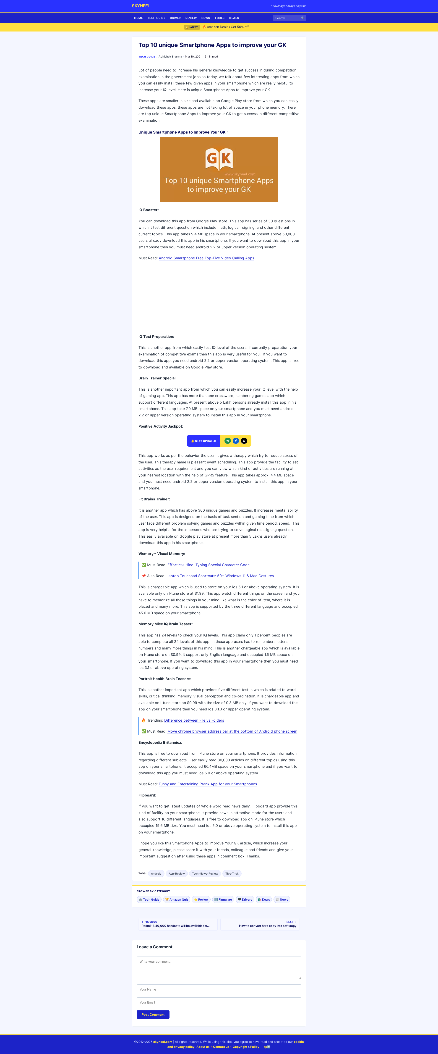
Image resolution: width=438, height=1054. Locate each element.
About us (202, 1047)
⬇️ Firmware (223, 899)
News (205, 18)
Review (191, 18)
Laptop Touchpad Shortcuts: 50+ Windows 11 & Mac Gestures (220, 575)
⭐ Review (201, 899)
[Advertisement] (219, 298)
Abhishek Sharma (170, 56)
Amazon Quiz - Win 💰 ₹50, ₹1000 (228, 27)
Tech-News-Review (205, 873)
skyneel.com (162, 1041)
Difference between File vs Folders (194, 720)
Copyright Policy (246, 1047)
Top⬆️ (266, 1047)
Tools (220, 18)
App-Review (177, 873)
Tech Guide (156, 18)
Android (156, 873)
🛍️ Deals (264, 899)
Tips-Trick (232, 873)
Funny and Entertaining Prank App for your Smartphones (208, 784)
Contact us (221, 1047)
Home (138, 18)
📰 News (282, 899)
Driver (175, 18)
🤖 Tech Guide (149, 899)
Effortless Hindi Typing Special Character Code (208, 564)
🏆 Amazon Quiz (176, 899)
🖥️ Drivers (245, 899)
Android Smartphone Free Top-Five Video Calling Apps (206, 258)
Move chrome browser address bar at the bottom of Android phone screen (232, 731)
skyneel (141, 5)
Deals (234, 18)
